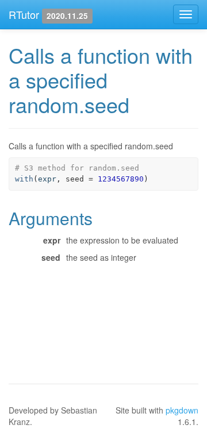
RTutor (24, 14)
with (24, 179)
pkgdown (182, 410)
